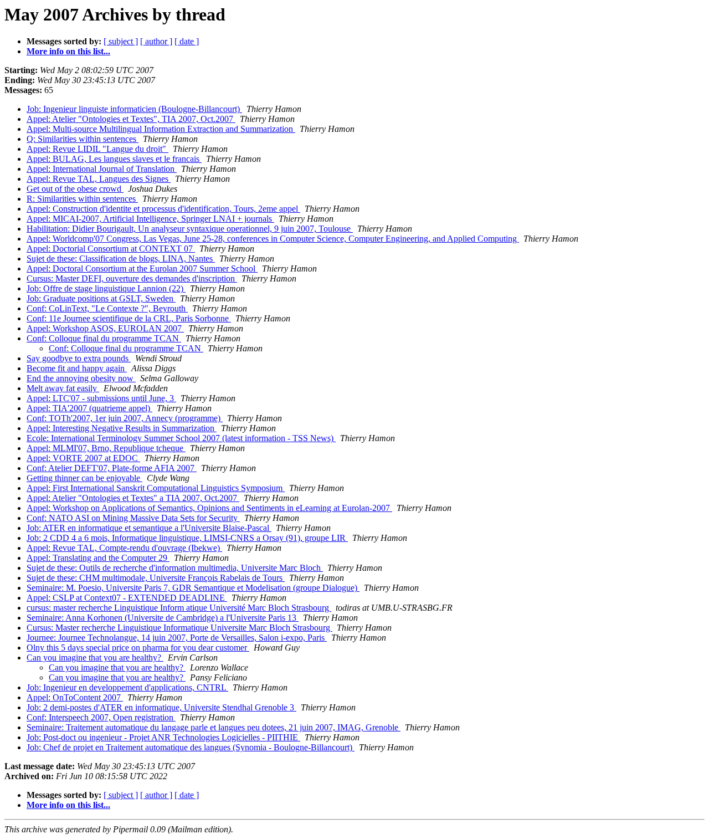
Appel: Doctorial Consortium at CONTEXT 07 (111, 248)
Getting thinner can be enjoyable (84, 478)
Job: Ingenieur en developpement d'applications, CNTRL (127, 687)
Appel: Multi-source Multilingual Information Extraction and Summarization (161, 129)
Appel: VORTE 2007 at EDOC (83, 458)
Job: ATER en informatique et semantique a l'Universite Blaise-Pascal (149, 528)
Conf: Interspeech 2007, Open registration (101, 717)
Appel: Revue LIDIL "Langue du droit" (97, 149)
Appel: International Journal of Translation (102, 168)
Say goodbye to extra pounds (79, 358)
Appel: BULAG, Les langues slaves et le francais (114, 158)
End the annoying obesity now (81, 378)
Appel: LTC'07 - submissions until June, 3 (101, 398)
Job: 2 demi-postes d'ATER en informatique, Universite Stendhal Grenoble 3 (161, 707)
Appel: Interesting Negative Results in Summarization (122, 428)
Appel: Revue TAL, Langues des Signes (99, 178)
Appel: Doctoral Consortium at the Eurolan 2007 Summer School (142, 268)
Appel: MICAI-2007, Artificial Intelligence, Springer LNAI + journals (150, 218)
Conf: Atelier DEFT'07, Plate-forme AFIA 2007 (112, 468)
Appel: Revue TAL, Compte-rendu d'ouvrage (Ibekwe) (124, 547)
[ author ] (156, 41)
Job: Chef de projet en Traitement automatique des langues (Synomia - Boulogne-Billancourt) (190, 747)
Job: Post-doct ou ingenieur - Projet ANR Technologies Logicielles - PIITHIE (163, 737)
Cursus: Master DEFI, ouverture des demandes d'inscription (132, 278)
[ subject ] (121, 41)
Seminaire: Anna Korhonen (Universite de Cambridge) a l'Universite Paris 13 (163, 617)
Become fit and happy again (77, 368)
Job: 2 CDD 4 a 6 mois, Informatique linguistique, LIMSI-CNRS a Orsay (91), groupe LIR (187, 538)
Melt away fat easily (63, 388)
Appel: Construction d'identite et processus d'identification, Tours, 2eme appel (163, 208)
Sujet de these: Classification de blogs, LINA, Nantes (121, 258)
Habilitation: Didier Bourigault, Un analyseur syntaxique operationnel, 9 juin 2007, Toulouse (190, 228)
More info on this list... (68, 51)
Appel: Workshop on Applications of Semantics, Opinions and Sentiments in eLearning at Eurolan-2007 (209, 508)
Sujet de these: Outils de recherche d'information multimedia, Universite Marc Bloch (175, 567)
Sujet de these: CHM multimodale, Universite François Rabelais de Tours (156, 577)
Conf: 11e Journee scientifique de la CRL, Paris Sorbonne (129, 318)
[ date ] (186, 41)
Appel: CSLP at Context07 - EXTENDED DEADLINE (127, 597)
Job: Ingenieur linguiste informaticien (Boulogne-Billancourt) (134, 109)
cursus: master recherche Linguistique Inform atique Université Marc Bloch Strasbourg (179, 607)
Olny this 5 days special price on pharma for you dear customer (138, 647)
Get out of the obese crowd (75, 188)
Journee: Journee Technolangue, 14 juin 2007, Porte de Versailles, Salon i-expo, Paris (177, 637)
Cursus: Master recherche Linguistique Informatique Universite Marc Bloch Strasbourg (179, 627)
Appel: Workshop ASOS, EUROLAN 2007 (105, 328)
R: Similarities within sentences (82, 198)
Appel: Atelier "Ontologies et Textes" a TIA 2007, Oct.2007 (133, 498)
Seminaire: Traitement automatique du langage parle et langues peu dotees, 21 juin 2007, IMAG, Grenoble (213, 727)
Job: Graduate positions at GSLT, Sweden (101, 298)
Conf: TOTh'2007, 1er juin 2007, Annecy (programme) (125, 418)
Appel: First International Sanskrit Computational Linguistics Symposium (156, 488)
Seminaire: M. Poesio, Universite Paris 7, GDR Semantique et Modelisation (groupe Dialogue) (193, 587)
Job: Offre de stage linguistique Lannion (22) (106, 288)
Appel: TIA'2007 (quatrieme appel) (89, 408)
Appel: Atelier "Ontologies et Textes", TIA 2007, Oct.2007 (131, 119)
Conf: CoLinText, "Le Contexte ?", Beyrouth (107, 308)
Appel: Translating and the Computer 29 (98, 557)
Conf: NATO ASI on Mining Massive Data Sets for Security (133, 518)
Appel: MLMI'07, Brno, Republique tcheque (106, 448)
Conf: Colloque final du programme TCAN (104, 338)
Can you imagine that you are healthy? (95, 657)
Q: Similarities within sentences (82, 139)
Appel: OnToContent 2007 (75, 697)
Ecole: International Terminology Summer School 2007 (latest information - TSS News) (181, 438)
